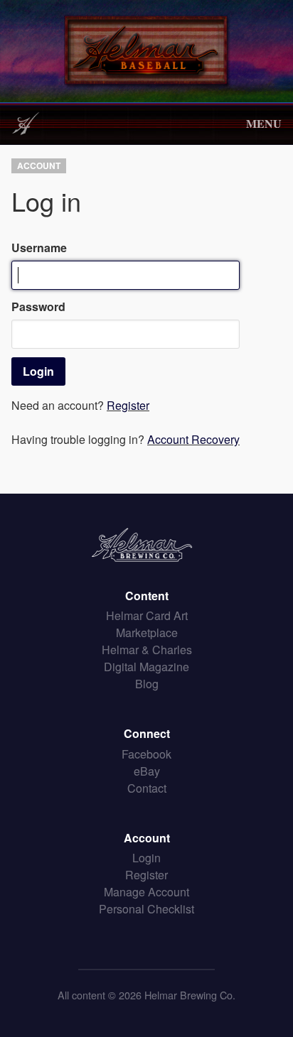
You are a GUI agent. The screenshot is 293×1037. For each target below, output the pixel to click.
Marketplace (147, 632)
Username (39, 247)
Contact (146, 788)
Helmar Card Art (147, 615)
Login (146, 857)
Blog (147, 683)
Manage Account (146, 892)
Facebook (146, 754)
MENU (264, 123)
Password (38, 306)
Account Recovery (193, 439)
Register (128, 405)
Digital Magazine (146, 666)
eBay (147, 771)
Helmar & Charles (147, 649)
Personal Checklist (146, 909)
